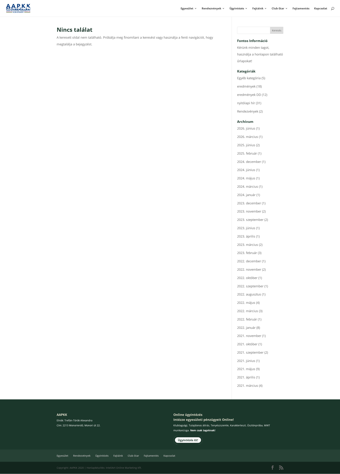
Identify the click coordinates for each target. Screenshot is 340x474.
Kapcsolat (320, 8)
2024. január (246, 195)
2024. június (246, 170)
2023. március (247, 244)
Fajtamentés (301, 8)
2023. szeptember (250, 220)
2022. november (249, 269)
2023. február (247, 253)
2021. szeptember (250, 352)
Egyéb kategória (249, 78)
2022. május (246, 302)
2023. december (249, 203)
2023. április (246, 236)
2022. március (247, 311)
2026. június (246, 128)
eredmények (246, 86)
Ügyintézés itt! (188, 440)
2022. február (247, 319)
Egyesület (187, 8)
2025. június (246, 145)
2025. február (247, 153)
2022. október (247, 278)
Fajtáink (257, 8)
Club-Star (278, 8)
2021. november (249, 336)
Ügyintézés (237, 8)
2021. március (247, 385)
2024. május (246, 178)
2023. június (246, 228)
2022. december (249, 261)
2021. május (246, 369)
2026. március (247, 137)
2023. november (249, 211)
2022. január (246, 327)
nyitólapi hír (246, 103)
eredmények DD (249, 95)
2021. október (247, 344)
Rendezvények (211, 8)
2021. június (246, 361)
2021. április (246, 377)
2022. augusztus (249, 294)
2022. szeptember (250, 286)
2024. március (247, 186)
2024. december (249, 162)
